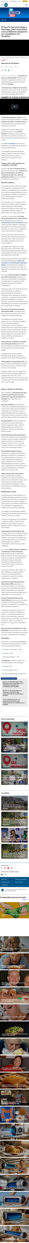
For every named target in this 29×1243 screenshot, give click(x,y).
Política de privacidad (20, 879)
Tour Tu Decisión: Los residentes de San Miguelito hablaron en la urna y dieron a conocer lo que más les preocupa (13, 779)
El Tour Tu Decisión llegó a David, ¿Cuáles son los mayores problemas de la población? (14, 732)
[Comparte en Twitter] (5, 70)
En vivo (25, 1)
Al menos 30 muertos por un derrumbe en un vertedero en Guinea (13, 806)
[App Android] (5, 874)
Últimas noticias (4, 1)
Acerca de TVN (19, 882)
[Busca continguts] (26, 5)
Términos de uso (5, 882)
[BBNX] (2, 890)
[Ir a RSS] (12, 868)
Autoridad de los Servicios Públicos (12, 222)
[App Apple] (2, 874)
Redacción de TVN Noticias (10, 63)
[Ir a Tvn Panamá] (14, 5)
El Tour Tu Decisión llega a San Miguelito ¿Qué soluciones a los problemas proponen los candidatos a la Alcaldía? (13, 684)
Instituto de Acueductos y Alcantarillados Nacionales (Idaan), (14, 263)
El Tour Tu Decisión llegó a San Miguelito (14, 765)
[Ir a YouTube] (8, 868)
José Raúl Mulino (13, 1)
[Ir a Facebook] (2, 868)
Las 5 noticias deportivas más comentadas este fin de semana (14, 839)
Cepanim (20, 1)
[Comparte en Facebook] (2, 70)
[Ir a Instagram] (5, 868)
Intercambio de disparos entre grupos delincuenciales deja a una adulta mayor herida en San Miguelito (14, 821)
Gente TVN (4, 879)
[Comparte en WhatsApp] (8, 70)
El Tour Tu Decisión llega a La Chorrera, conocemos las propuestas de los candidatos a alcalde (13, 693)
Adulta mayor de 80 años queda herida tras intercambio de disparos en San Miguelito (14, 855)
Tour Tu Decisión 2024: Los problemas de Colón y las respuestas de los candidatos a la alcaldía (14, 702)
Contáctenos (4, 885)
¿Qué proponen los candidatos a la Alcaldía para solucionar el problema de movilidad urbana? (14, 747)
